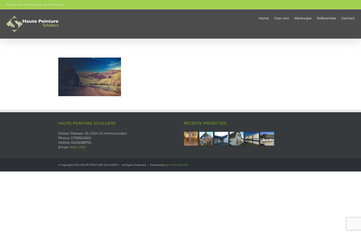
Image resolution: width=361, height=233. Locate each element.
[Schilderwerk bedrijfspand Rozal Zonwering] (252, 138)
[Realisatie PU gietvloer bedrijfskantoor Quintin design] (191, 138)
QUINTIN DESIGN (176, 164)
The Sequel (56, 4)
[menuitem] (266, 18)
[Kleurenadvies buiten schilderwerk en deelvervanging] (206, 138)
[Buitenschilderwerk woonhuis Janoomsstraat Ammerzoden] (236, 138)
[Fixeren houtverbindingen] (267, 138)
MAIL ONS (77, 147)
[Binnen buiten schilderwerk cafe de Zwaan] (221, 138)
